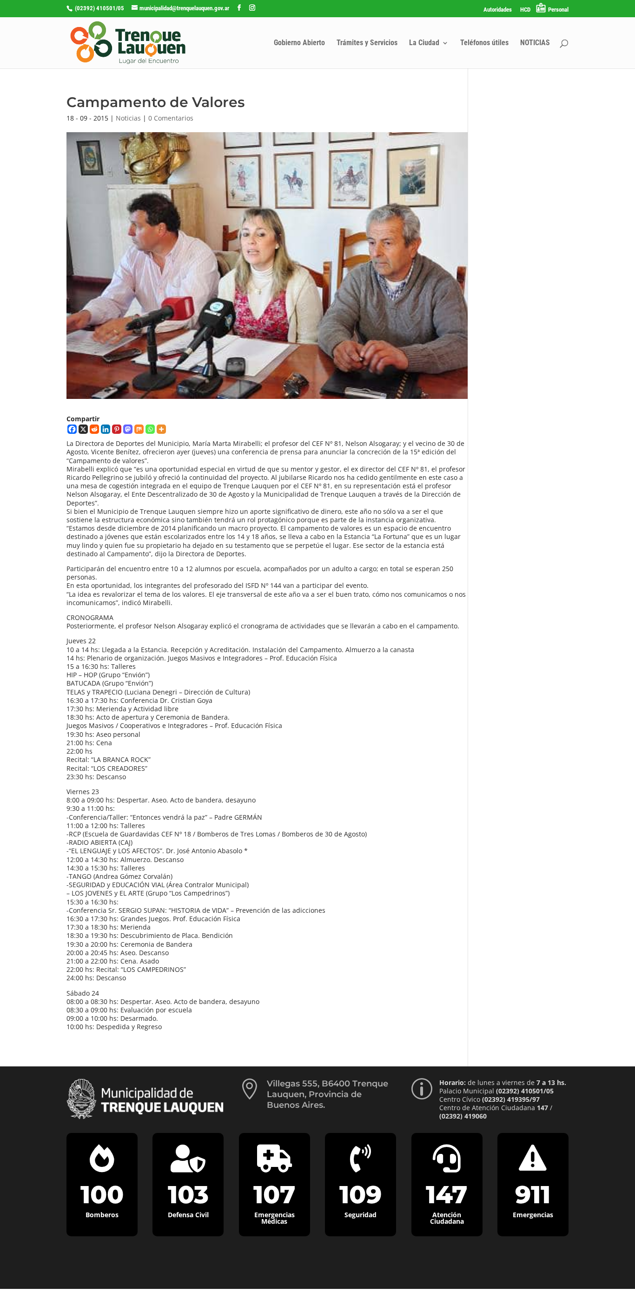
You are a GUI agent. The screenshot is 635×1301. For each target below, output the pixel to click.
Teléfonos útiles (484, 43)
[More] (161, 429)
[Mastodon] (127, 429)
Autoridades (497, 10)
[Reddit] (94, 429)
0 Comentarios (170, 118)
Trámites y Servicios (367, 43)
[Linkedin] (105, 429)
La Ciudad (424, 43)
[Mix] (139, 429)
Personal (558, 9)
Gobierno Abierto (299, 43)
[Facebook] (72, 429)
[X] (83, 429)
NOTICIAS (535, 43)
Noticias (128, 118)
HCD (525, 10)
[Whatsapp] (150, 429)
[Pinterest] (116, 429)
